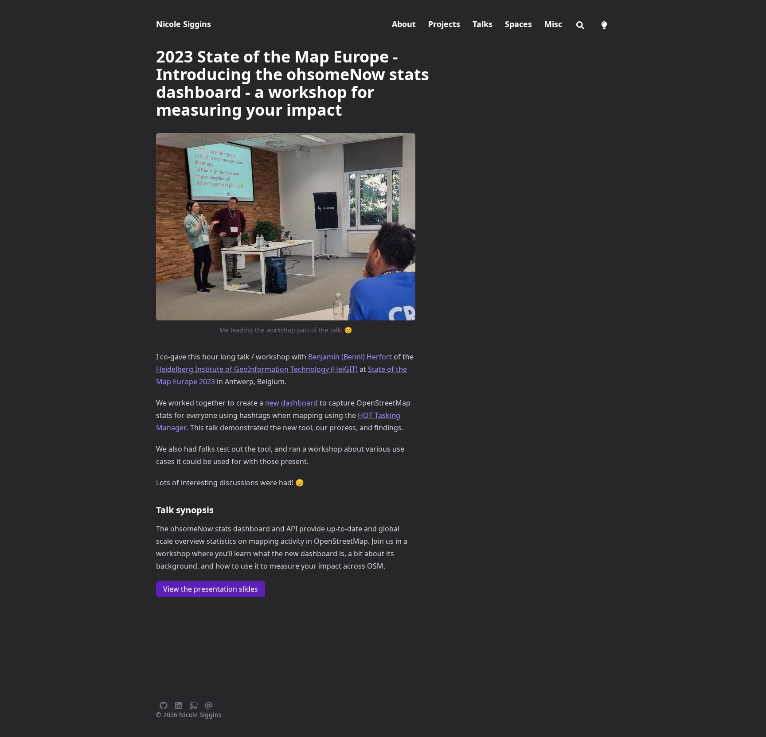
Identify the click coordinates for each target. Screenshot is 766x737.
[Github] (163, 704)
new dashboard (291, 403)
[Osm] (193, 704)
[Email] (208, 704)
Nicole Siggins (183, 24)
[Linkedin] (178, 704)
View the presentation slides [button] (210, 589)
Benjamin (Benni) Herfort (350, 357)
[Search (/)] (580, 24)
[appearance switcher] (604, 24)
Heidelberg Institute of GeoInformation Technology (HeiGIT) (257, 369)
